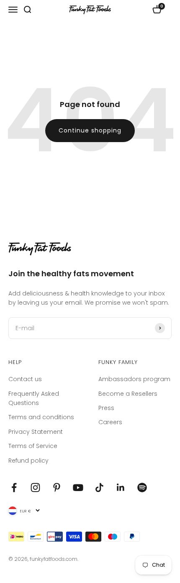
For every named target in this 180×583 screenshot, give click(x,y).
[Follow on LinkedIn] (120, 487)
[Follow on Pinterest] (56, 487)
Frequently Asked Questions (33, 398)
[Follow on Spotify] (142, 487)
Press (106, 408)
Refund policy (28, 460)
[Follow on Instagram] (35, 487)
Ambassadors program (134, 379)
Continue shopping (90, 130)
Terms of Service (32, 446)
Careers (110, 422)
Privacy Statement (35, 432)
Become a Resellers (127, 394)
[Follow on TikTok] (99, 487)
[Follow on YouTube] (78, 487)
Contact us (25, 379)
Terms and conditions (41, 417)
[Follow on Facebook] (14, 487)
